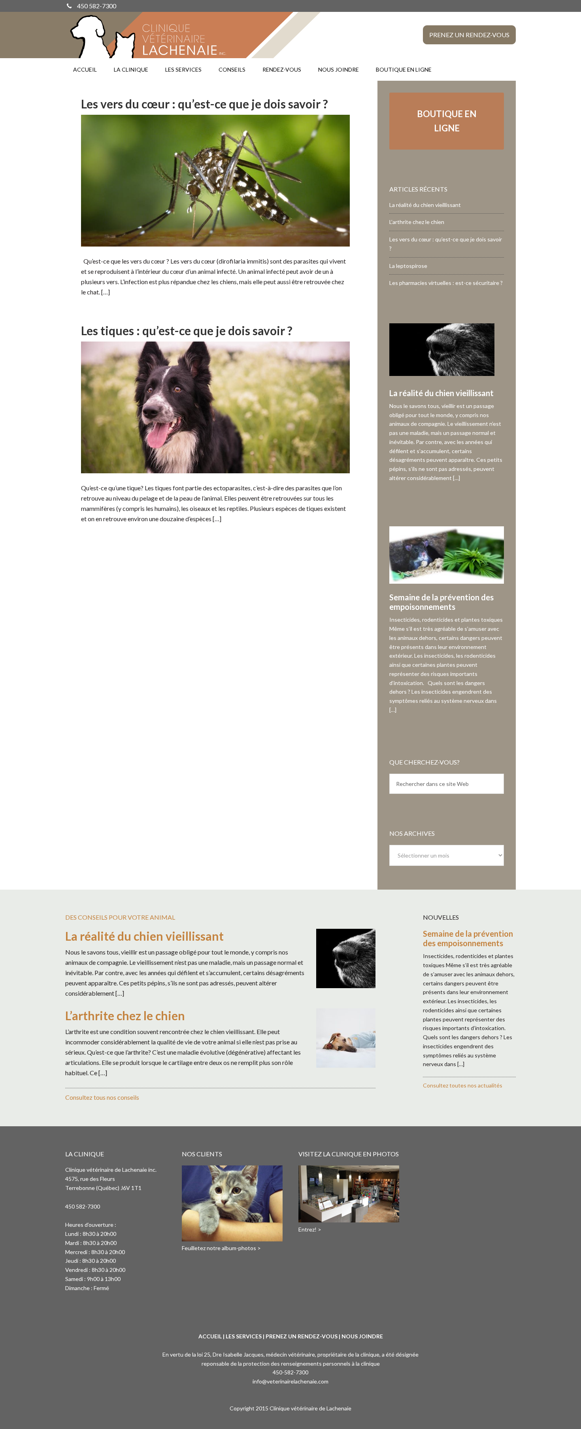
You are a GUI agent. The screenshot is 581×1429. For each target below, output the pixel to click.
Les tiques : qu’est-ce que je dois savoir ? (186, 330)
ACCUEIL (210, 1336)
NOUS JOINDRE (362, 1336)
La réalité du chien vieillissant (425, 204)
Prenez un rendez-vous (469, 34)
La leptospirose (408, 265)
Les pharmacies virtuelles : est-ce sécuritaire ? (446, 282)
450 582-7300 (96, 5)
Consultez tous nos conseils (102, 1097)
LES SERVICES (244, 1336)
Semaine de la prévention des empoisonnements (441, 601)
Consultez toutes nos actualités (462, 1085)
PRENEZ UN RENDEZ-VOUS (302, 1336)
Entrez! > (309, 1229)
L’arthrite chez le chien (416, 221)
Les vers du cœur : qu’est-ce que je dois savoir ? (204, 104)
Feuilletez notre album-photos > (221, 1248)
